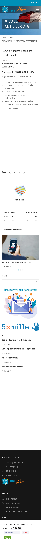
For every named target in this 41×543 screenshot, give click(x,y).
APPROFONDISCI (16, 528)
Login (37, 3)
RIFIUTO (25, 532)
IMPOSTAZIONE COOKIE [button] (12, 532)
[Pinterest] (19, 172)
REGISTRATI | (33, 3)
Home (4, 37)
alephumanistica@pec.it (14, 507)
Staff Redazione (20, 200)
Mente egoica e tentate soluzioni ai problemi (18, 349)
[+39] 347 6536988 (11, 499)
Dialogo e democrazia (10, 358)
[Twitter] (14, 172)
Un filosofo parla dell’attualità (13, 367)
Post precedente (10, 212)
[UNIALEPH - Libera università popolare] (14, 9)
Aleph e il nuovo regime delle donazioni (16, 262)
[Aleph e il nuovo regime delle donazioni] (20, 247)
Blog (12, 37)
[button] (18, 270)
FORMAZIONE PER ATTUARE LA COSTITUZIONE (19, 41)
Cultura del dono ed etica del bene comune (17, 340)
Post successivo (31, 212)
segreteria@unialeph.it (13, 503)
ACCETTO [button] (7, 538)
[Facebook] (9, 172)
